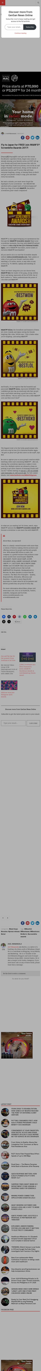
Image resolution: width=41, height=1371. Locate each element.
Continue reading (20, 33)
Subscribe (30, 27)
